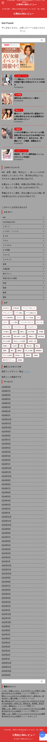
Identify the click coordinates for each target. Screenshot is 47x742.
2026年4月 (6, 403)
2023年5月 (6, 545)
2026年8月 (6, 387)
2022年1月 (6, 610)
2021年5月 (6, 642)
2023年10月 (6, 525)
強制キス (32, 336)
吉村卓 (14, 332)
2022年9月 (6, 577)
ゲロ (38, 317)
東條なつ (6, 346)
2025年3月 (6, 456)
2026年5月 (6, 399)
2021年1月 (6, 659)
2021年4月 (6, 646)
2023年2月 (6, 557)
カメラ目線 (29, 317)
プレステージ (31, 327)
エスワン (19, 317)
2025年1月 (6, 464)
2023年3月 (6, 553)
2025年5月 (6, 448)
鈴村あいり (18, 355)
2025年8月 (6, 435)
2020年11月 (6, 667)
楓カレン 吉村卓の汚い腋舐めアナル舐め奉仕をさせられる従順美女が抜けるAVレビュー (29, 116)
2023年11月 (6, 521)
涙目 (21, 346)
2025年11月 (6, 423)
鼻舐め (20, 360)
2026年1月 (6, 415)
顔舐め (36, 355)
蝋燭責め (39, 350)
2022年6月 (6, 590)
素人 (37, 346)
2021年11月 (6, 618)
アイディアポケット (29, 308)
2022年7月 (6, 585)
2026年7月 (6, 391)
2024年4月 (6, 500)
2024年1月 (6, 512)
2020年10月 (6, 671)
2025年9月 (6, 431)
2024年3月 (6, 504)
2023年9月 (6, 529)
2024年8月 (6, 484)
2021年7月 (6, 634)
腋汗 (12, 350)
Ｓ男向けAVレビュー (26, 4)
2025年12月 (6, 419)
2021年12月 (6, 614)
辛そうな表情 (7, 355)
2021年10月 (6, 622)
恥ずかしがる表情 (19, 341)
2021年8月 (6, 630)
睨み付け (29, 346)
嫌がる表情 (6, 336)
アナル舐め (18, 313)
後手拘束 (41, 336)
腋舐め (19, 350)
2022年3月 (6, 602)
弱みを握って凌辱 (19, 336)
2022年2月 (6, 606)
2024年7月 (6, 488)
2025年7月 (6, 439)
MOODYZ (6, 308)
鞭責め (28, 355)
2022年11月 (6, 569)
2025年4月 (6, 452)
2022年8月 (6, 581)
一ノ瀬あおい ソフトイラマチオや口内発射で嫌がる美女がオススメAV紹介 (29, 82)
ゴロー (5, 322)
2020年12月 (6, 663)
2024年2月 (6, 508)
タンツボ (39, 322)
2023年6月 (6, 541)
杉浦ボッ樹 (32, 341)
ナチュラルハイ (19, 327)
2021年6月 (6, 638)
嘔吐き (22, 332)
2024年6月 (6, 492)
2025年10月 (6, 427)
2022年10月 (6, 573)
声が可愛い (31, 332)
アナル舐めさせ (31, 313)
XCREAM (16, 308)
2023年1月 (6, 561)
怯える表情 (6, 341)
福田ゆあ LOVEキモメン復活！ (27, 98)
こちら (26, 371)
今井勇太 (6, 332)
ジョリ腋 (14, 322)
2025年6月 (6, 443)
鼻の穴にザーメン (9, 360)
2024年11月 (6, 472)
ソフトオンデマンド (26, 322)
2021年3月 (6, 650)
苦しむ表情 (28, 350)
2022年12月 (6, 565)
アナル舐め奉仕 (8, 317)
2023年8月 (6, 533)
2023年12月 (6, 517)
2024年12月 (6, 468)
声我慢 (41, 332)
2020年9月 (6, 675)
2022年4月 (6, 598)
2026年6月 (6, 395)
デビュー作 (6, 327)
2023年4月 (6, 549)
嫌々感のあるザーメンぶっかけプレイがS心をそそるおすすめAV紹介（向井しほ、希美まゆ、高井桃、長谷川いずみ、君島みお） (23, 703)
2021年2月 (6, 654)
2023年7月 (6, 537)
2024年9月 (6, 480)
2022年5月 (6, 594)
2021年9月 (6, 626)
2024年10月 (6, 476)
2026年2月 (6, 411)
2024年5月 (6, 496)
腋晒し (5, 350)
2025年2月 (6, 460)
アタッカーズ (7, 313)
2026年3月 (6, 407)
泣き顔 (14, 346)
